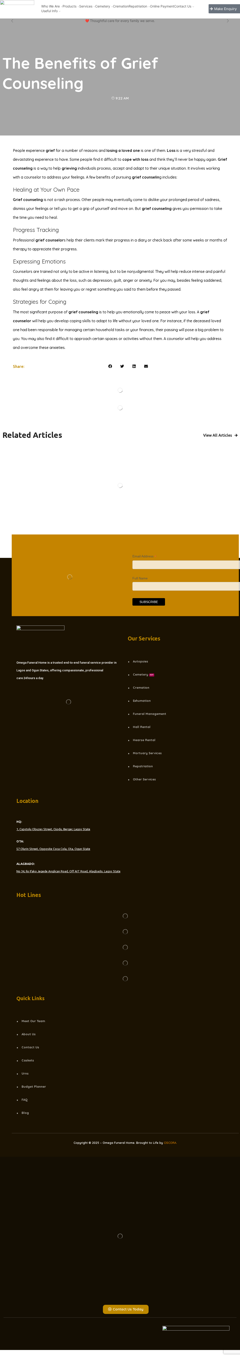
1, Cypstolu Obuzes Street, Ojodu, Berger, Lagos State (53, 829)
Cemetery (102, 6)
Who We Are (50, 6)
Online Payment (162, 6)
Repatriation (138, 6)
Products (69, 6)
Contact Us (182, 6)
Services (85, 6)
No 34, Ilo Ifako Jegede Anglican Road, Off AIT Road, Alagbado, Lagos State (68, 871)
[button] (110, 366)
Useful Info (49, 11)
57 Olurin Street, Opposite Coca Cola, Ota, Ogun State (53, 848)
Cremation (121, 6)
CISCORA (170, 1143)
